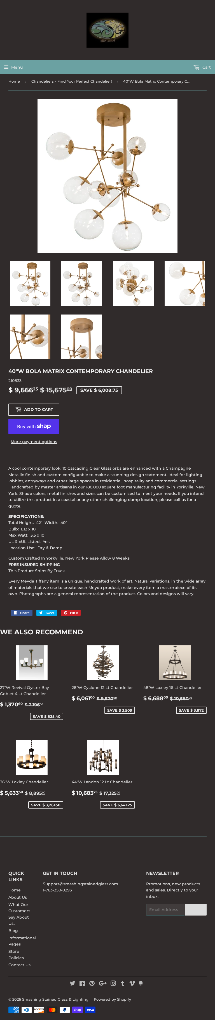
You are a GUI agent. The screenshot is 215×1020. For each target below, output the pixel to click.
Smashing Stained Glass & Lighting (55, 999)
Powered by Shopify (112, 999)
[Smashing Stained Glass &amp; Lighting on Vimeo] (132, 984)
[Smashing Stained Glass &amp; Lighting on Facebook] (82, 984)
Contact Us (19, 964)
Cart (206, 67)
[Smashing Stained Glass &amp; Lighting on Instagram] (113, 984)
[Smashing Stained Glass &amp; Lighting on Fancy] (141, 984)
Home (14, 81)
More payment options (34, 441)
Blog (13, 930)
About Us (17, 897)
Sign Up (195, 910)
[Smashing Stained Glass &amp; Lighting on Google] (103, 984)
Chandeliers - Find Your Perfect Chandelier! (71, 81)
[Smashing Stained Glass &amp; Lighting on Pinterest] (92, 984)
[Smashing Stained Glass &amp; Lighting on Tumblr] (122, 984)
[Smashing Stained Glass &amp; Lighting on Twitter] (72, 984)
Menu (17, 67)
